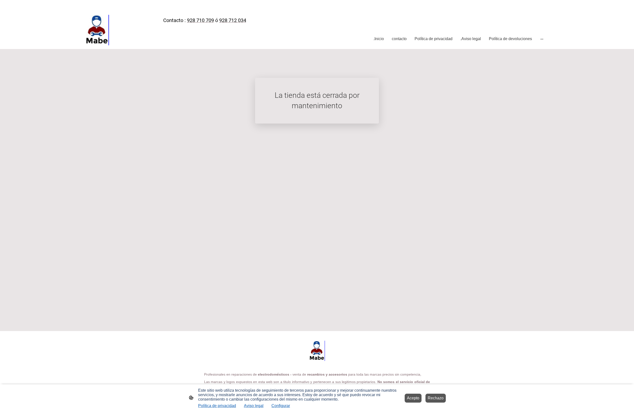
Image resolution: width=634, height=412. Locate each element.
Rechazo (436, 398)
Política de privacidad (217, 406)
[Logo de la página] (97, 28)
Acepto (413, 398)
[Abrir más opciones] (542, 39)
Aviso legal (254, 406)
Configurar (280, 406)
